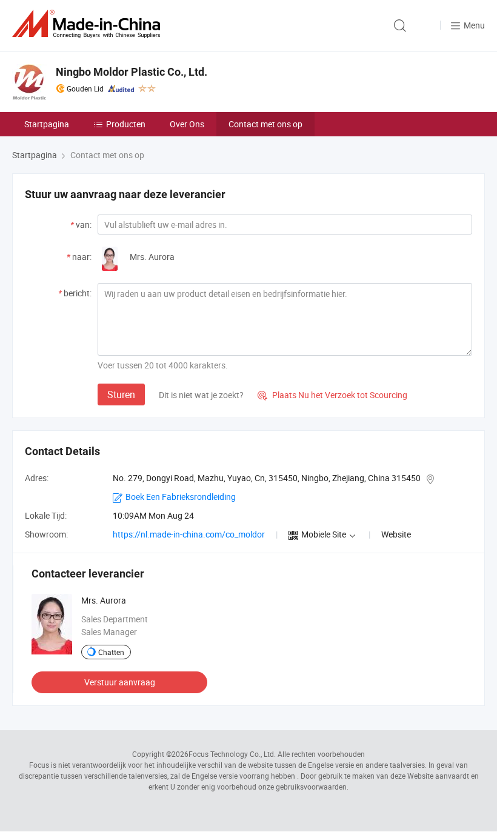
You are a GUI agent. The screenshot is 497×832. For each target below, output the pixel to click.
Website (396, 534)
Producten (125, 124)
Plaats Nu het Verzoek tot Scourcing (332, 395)
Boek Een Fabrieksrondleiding (180, 496)
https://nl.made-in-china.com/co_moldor (189, 534)
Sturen (121, 394)
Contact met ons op (265, 124)
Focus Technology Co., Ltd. (232, 754)
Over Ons (187, 124)
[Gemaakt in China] (88, 24)
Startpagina (46, 124)
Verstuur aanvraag (119, 682)
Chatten (111, 652)
